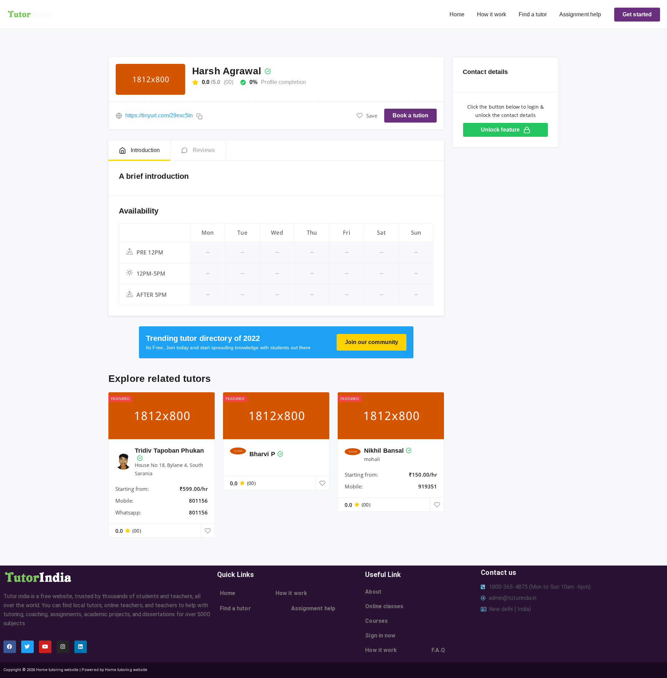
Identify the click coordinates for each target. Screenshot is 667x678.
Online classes (384, 606)
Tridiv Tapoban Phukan (169, 450)
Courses (376, 621)
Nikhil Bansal (384, 450)
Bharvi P (262, 454)
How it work (491, 14)
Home (457, 14)
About (373, 591)
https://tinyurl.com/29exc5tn (159, 115)
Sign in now (380, 635)
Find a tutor (533, 14)
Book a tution (410, 115)
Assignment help (580, 14)
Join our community (371, 342)
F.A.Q (438, 650)
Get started (637, 14)
